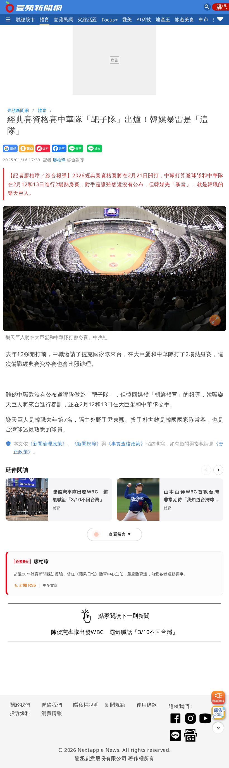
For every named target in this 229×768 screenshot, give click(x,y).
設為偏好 (8, 152)
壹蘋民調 (63, 19)
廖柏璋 (59, 159)
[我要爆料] (218, 697)
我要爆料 (41, 152)
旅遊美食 (184, 19)
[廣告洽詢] (218, 712)
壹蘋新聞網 (18, 110)
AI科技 (144, 19)
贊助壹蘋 (24, 152)
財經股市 (25, 19)
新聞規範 (115, 704)
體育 (44, 19)
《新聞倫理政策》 (47, 443)
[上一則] (206, 470)
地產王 (163, 19)
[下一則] (218, 470)
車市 (203, 19)
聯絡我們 (51, 704)
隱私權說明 (84, 704)
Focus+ (110, 19)
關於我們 (20, 704)
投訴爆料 (20, 713)
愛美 (127, 19)
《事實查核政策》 (125, 443)
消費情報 (51, 713)
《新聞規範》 (86, 443)
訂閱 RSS (28, 585)
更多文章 (50, 585)
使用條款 (147, 704)
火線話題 (87, 19)
